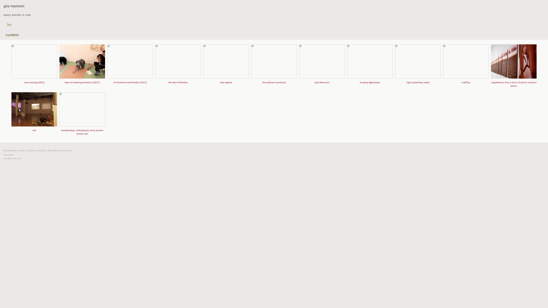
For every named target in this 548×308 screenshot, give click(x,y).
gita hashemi (9, 155)
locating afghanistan (370, 82)
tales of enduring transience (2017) (82, 82)
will (34, 130)
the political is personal (274, 82)
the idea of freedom (178, 82)
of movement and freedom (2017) (130, 82)
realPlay (466, 82)
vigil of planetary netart (417, 82)
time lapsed (226, 82)
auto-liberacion (322, 82)
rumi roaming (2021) (34, 82)
